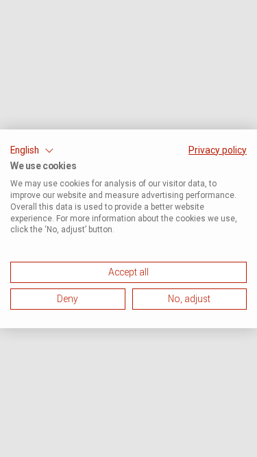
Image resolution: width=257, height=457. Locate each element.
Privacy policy (217, 149)
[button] (32, 150)
